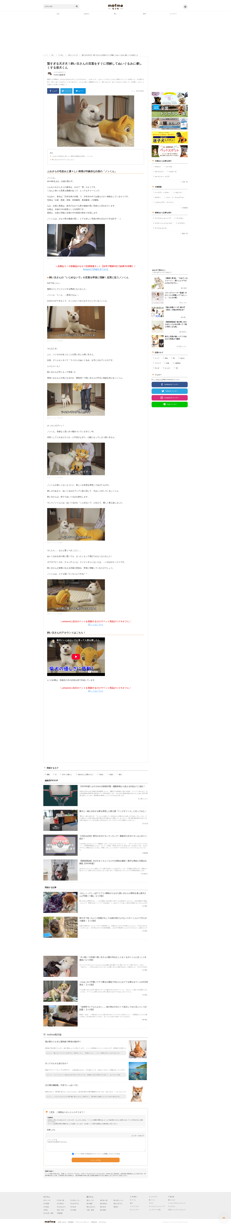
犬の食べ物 (60, 1200)
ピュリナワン (153, 1196)
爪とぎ (157, 368)
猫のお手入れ (118, 1203)
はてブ (80, 91)
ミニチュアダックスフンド (176, 1203)
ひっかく (168, 368)
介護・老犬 (60, 1210)
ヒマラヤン (181, 223)
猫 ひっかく (172, 1200)
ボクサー (158, 197)
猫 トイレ (152, 1200)
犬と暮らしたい (75, 1200)
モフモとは (102, 1222)
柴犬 (120, 774)
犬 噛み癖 (171, 1196)
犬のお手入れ (74, 1203)
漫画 (144, 14)
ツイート (67, 91)
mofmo (115, 7)
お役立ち (87, 14)
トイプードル (134, 1206)
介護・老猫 (90, 1210)
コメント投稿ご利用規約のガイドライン (88, 1153)
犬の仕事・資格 (48, 1213)
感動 (48, 774)
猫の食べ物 (103, 1200)
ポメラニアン (159, 171)
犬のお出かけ (61, 1207)
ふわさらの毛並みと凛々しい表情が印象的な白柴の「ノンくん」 (73, 156)
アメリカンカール (161, 228)
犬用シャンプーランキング (176, 1209)
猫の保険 (103, 1210)
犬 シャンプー (134, 1209)
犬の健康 (46, 1203)
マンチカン (180, 218)
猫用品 (116, 1207)
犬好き (101, 774)
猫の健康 (89, 1203)
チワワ (151, 1203)
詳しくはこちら (95, 624)
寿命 (166, 358)
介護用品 (177, 363)
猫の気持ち (103, 1203)
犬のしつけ (47, 1200)
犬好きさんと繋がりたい (86, 774)
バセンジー (178, 192)
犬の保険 (73, 1210)
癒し (115, 14)
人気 (57, 14)
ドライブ (158, 363)
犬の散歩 (46, 1207)
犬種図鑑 (185, 208)
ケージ (157, 358)
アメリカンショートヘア (163, 218)
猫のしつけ (90, 1200)
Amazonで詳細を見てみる (95, 269)
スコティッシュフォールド (163, 223)
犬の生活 (73, 1207)
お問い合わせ (62, 1222)
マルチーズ (172, 171)
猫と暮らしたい (119, 1200)
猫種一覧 (185, 233)
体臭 (167, 363)
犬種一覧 (185, 182)
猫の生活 (103, 1207)
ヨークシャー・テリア (162, 176)
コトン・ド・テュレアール (175, 197)
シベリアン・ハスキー (162, 192)
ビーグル (169, 167)
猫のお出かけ (91, 1207)
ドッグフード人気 (154, 1209)
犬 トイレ (133, 1200)
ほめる (182, 358)
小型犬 (111, 774)
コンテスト (173, 14)
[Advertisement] (115, 34)
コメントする (96, 1160)
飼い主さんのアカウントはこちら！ (63, 159)
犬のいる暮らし (67, 774)
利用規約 (71, 1222)
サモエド (158, 167)
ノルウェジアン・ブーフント (164, 202)
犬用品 (45, 1210)
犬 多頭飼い (134, 1196)
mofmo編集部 (59, 74)
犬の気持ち (60, 1203)
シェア (54, 91)
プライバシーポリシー (82, 1222)
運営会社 (94, 1222)
